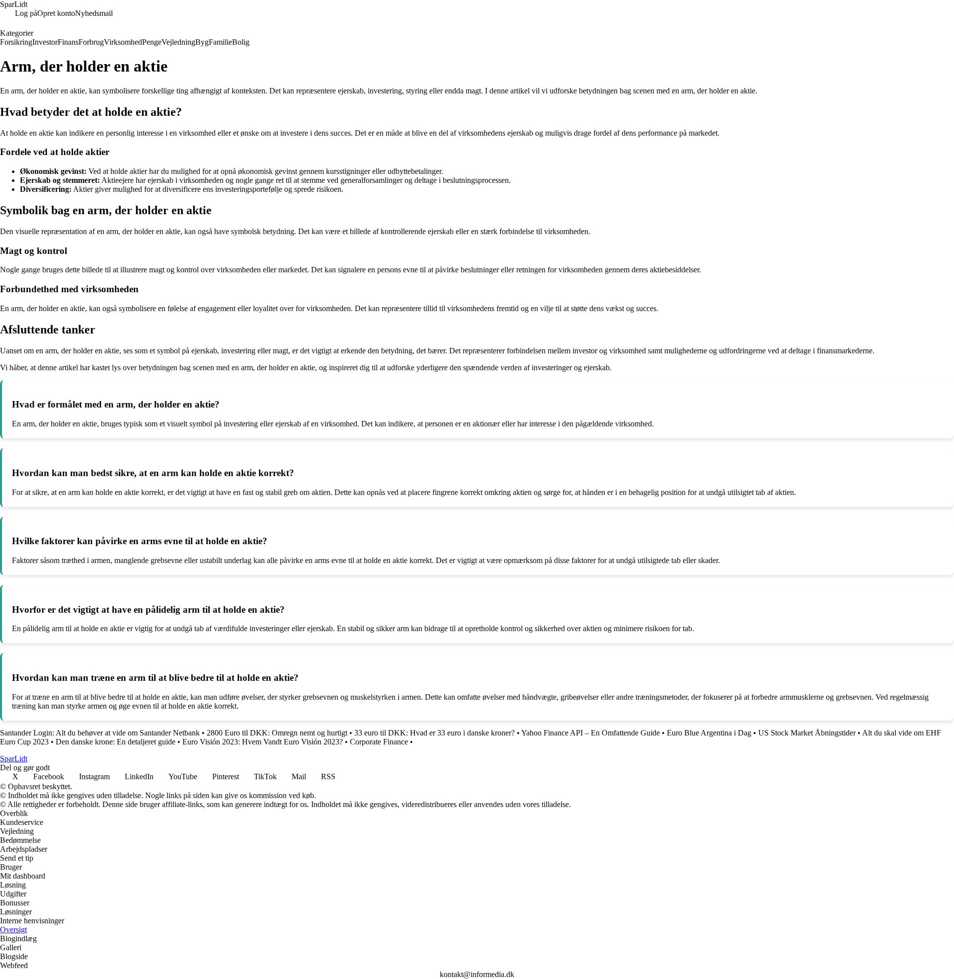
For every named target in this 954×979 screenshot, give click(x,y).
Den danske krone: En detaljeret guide (115, 741)
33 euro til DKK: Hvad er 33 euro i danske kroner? (434, 733)
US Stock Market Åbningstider (807, 733)
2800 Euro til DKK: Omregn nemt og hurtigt (277, 733)
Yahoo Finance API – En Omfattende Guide (590, 733)
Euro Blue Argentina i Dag (709, 733)
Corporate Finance (379, 741)
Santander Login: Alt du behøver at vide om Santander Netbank (100, 733)
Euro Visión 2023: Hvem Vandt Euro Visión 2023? (262, 741)
